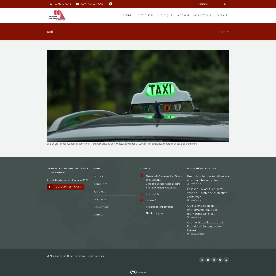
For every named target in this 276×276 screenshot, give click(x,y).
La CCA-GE (183, 15)
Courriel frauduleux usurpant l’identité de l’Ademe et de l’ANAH (206, 226)
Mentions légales (154, 213)
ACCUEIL (216, 32)
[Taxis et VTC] (138, 95)
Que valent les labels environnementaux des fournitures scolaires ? (202, 209)
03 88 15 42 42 (63, 3)
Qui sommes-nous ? (68, 186)
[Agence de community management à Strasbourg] (138, 271)
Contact (221, 15)
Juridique (164, 15)
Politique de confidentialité (159, 206)
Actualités (146, 15)
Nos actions (202, 15)
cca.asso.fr (151, 200)
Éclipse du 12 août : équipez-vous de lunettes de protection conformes (207, 193)
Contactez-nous (92, 3)
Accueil (128, 15)
